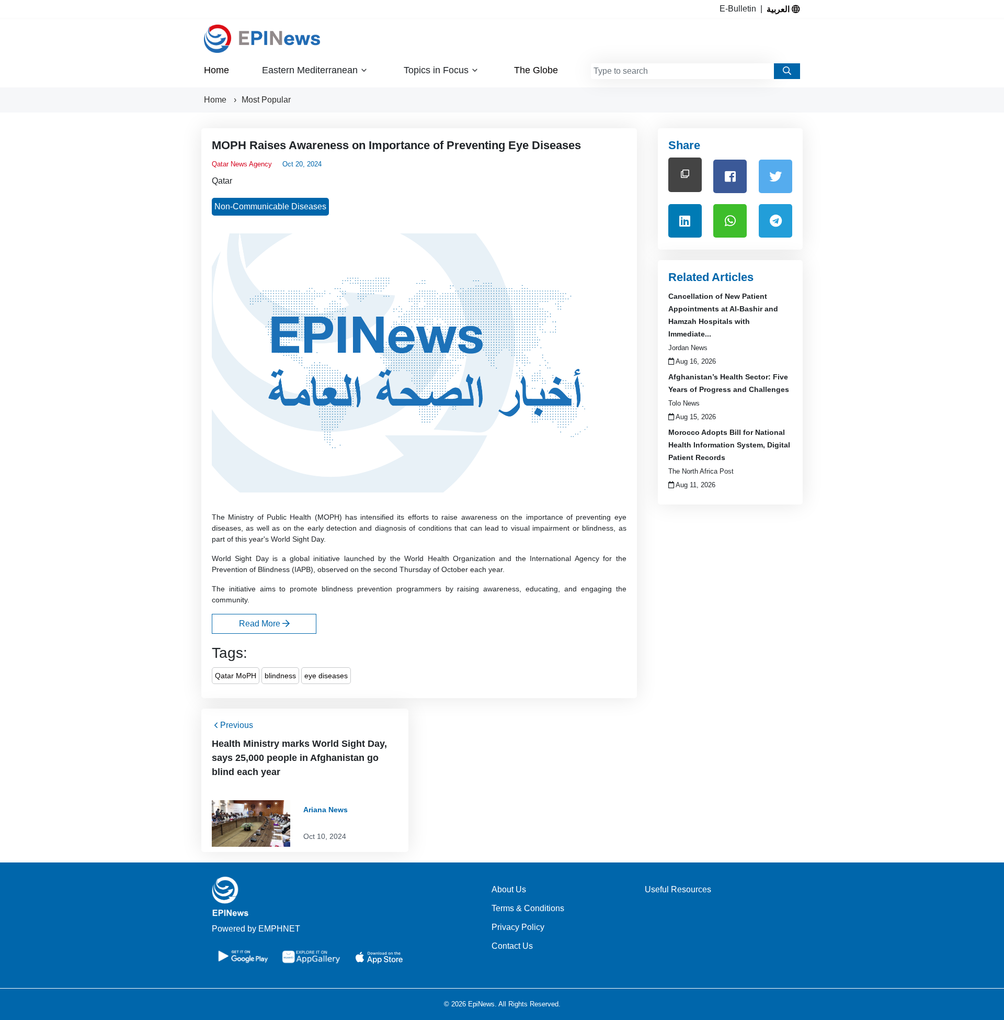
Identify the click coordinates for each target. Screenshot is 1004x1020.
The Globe (536, 70)
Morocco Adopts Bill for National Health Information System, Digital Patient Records (729, 445)
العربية (779, 9)
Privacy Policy (518, 927)
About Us (509, 889)
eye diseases (326, 675)
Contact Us (512, 945)
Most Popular (266, 99)
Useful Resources (678, 889)
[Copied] (685, 175)
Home (216, 70)
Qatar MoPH (235, 675)
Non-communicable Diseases (270, 206)
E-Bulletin (740, 8)
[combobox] (682, 71)
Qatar (222, 180)
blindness (280, 675)
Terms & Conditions (528, 908)
